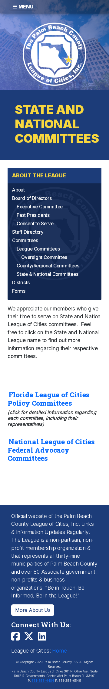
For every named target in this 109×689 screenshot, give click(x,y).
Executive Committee (40, 207)
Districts (21, 282)
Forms (18, 291)
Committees (25, 240)
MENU (25, 7)
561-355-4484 (42, 681)
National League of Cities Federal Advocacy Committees (51, 450)
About (18, 190)
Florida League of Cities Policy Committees (48, 398)
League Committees (38, 249)
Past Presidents (33, 215)
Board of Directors (31, 198)
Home (59, 650)
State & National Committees (47, 274)
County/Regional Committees (48, 266)
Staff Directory (28, 232)
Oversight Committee (44, 257)
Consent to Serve (35, 223)
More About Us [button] (32, 610)
